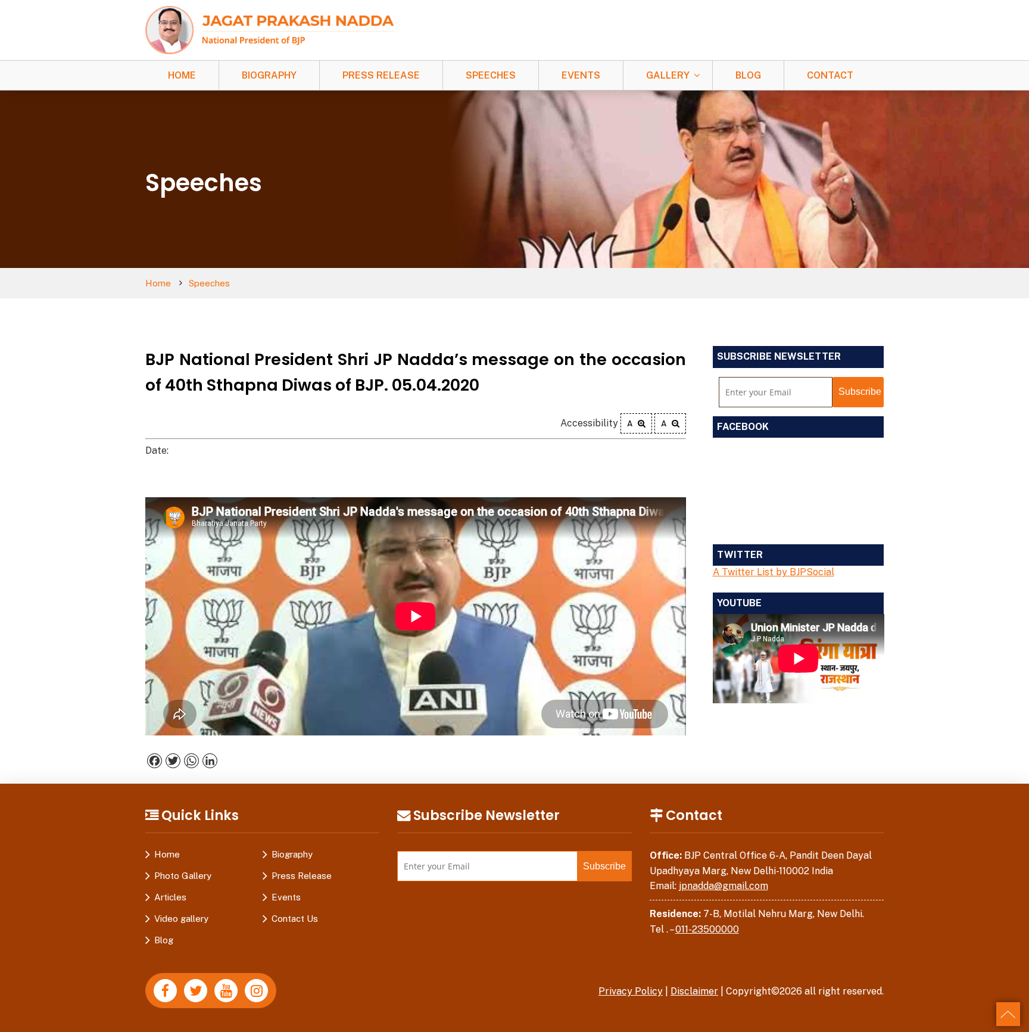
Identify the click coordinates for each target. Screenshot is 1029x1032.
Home (182, 75)
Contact (830, 75)
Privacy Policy (630, 991)
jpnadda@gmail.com (723, 885)
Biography (269, 75)
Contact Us (295, 918)
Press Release (381, 75)
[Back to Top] (1008, 1014)
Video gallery (181, 918)
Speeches (491, 75)
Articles (170, 897)
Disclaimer (694, 991)
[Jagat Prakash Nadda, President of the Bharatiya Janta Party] (269, 29)
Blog (748, 75)
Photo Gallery (182, 876)
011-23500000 (707, 929)
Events (581, 75)
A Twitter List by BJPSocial (773, 572)
